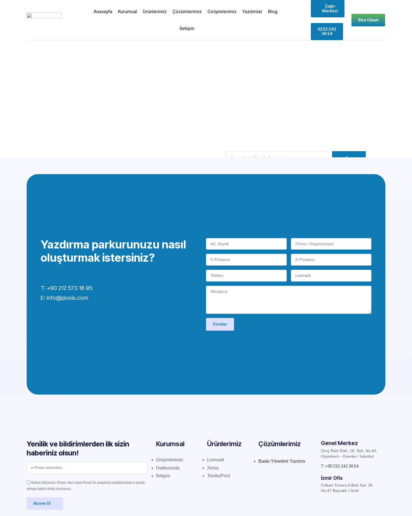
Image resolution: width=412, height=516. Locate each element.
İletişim (187, 28)
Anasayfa (103, 11)
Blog (272, 11)
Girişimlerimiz (222, 11)
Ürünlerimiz (155, 11)
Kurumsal (127, 11)
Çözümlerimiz (187, 11)
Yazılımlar (252, 11)
